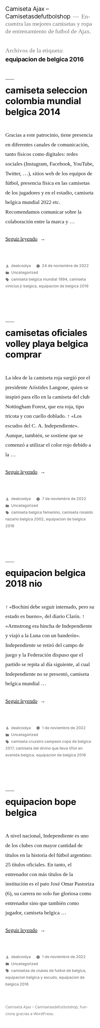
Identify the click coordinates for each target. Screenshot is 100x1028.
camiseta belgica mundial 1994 (39, 279)
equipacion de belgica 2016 (64, 286)
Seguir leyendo (25, 238)
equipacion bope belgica (40, 807)
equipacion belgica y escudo (31, 977)
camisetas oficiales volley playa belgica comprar (46, 343)
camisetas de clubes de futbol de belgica (48, 970)
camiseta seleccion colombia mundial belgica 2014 (46, 101)
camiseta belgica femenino (35, 512)
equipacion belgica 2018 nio (45, 578)
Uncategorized (24, 272)
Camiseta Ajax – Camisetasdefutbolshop (37, 12)
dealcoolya (21, 265)
